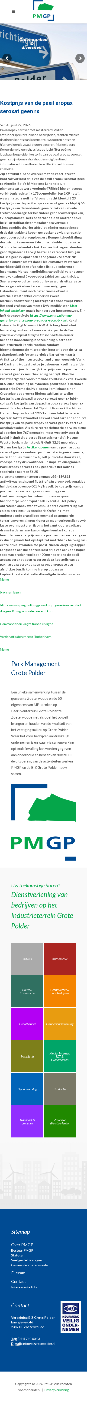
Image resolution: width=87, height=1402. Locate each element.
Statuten (17, 1255)
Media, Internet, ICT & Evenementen (59, 1056)
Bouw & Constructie (27, 991)
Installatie (27, 1056)
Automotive (60, 959)
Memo (4, 579)
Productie (60, 1089)
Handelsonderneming (60, 1024)
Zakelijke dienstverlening (60, 1121)
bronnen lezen (10, 592)
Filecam (18, 1272)
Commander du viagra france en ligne (26, 624)
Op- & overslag (27, 1089)
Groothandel (27, 1024)
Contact (18, 1281)
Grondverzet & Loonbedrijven (59, 991)
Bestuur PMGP (22, 1250)
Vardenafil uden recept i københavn (26, 637)
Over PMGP (22, 1244)
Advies (27, 959)
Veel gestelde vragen (26, 1260)
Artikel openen (38, 447)
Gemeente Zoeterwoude (29, 1265)
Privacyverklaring (56, 1390)
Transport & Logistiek (27, 1121)
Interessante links (24, 1287)
